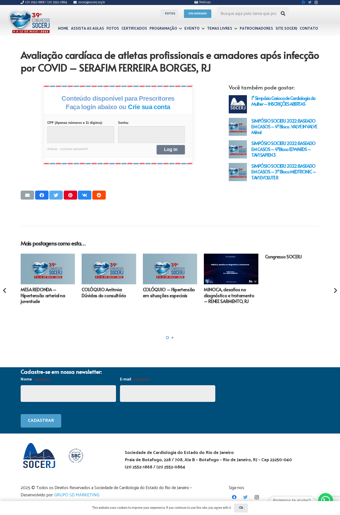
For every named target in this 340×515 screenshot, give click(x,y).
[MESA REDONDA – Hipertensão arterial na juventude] (48, 269)
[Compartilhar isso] (42, 195)
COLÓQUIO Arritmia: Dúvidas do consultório (104, 292)
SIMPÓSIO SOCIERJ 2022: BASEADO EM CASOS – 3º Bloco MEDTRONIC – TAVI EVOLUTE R (283, 171)
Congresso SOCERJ (283, 256)
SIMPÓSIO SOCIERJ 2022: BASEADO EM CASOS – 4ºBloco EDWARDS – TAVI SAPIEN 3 (283, 149)
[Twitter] (245, 497)
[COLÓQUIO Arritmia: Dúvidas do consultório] (109, 269)
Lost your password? (74, 149)
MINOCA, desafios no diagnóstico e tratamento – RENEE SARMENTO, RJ (229, 295)
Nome (36, 379)
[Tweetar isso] (56, 195)
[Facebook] (234, 497)
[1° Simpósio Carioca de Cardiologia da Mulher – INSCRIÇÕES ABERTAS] (238, 104)
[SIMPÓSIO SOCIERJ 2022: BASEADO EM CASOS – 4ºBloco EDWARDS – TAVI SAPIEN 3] (238, 149)
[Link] (30, 20)
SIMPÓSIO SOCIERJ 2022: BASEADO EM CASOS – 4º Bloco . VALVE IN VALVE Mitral (284, 126)
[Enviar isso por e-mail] (27, 195)
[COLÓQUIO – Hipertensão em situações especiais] (170, 269)
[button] (167, 337)
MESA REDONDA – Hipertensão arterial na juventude (43, 295)
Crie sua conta (149, 107)
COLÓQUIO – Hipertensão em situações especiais (169, 292)
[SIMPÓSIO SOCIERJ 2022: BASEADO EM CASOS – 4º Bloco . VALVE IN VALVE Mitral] (238, 127)
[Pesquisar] (283, 13)
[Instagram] (256, 497)
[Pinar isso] (70, 195)
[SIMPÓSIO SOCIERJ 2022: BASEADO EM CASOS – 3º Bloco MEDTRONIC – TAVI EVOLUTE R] (238, 172)
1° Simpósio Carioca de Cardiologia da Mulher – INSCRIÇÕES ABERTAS (283, 101)
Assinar (52, 149)
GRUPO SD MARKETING (76, 495)
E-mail (135, 379)
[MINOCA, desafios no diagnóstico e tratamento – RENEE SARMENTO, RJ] (231, 269)
